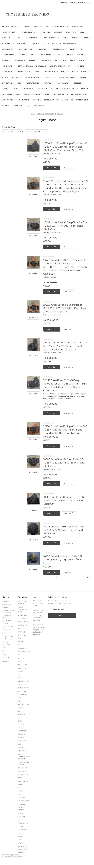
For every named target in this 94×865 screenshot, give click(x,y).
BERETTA (75, 38)
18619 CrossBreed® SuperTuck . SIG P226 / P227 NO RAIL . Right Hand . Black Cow (63, 500)
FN (81, 49)
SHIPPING (37, 100)
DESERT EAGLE (7, 49)
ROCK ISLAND (23, 72)
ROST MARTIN (50, 72)
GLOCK (22, 55)
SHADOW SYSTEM (32, 77)
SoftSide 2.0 (77, 26)
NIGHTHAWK (7, 66)
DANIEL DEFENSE (67, 43)
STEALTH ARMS (33, 83)
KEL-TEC (80, 55)
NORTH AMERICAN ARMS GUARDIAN (32, 66)
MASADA (45, 60)
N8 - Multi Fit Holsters (12, 26)
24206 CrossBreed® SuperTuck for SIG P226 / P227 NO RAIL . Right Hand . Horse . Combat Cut (65, 308)
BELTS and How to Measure (56, 100)
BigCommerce (14, 855)
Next (88, 577)
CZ (53, 43)
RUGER (63, 72)
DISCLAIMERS (39, 106)
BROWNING (21, 43)
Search (64, 3)
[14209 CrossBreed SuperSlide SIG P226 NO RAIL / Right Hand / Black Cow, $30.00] (33, 558)
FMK (72, 49)
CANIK (34, 43)
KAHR (69, 55)
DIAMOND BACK (25, 49)
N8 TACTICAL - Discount (65, 89)
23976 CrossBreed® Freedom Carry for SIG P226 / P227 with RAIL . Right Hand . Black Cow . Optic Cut (65, 346)
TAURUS (5, 89)
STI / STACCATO (62, 83)
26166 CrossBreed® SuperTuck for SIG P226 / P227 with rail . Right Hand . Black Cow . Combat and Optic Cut (65, 147)
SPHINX (83, 77)
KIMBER (5, 60)
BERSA (86, 38)
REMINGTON (80, 66)
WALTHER (27, 89)
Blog (28, 106)
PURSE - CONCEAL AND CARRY (37, 26)
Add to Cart (51, 168)
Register (81, 3)
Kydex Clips (71, 32)
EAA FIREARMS (58, 49)
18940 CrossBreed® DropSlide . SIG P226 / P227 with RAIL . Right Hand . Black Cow (64, 462)
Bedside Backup (59, 26)
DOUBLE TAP (42, 49)
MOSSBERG (59, 60)
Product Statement (79, 100)
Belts (17, 38)
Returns (5, 106)
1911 (64, 38)
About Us (85, 89)
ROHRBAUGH (7, 72)
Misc (82, 32)
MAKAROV (32, 60)
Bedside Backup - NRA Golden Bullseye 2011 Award (46, 94)
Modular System (50, 38)
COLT (45, 43)
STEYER (48, 83)
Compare (68, 168)
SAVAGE (84, 72)
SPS (19, 83)
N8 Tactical (24, 100)
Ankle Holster (28, 32)
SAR (73, 72)
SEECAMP (15, 77)
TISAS (16, 89)
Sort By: (29, 131)
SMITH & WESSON (66, 77)
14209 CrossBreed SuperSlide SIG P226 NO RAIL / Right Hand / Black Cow (63, 559)
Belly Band (45, 32)
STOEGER (77, 83)
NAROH (81, 60)
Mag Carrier (31, 38)
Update (20, 131)
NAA (71, 60)
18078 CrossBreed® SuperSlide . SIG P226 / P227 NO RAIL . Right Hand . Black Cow (64, 530)
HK (32, 55)
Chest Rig (58, 32)
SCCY (4, 77)
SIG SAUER (49, 77)
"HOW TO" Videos (9, 100)
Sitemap (5, 661)
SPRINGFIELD (7, 83)
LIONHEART (18, 60)
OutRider (6, 38)
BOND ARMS (6, 43)
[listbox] (40, 131)
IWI (59, 55)
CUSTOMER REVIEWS (79, 94)
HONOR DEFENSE (46, 55)
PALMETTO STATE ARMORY (59, 66)
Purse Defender (9, 32)
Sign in (72, 3)
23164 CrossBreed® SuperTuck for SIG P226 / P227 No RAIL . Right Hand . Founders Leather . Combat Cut (65, 429)
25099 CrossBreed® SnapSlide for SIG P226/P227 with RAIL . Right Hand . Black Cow (65, 226)
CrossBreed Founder (11, 94)
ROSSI (36, 72)
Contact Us (17, 106)
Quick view (33, 156)
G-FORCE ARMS (8, 55)
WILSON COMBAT (43, 89)
